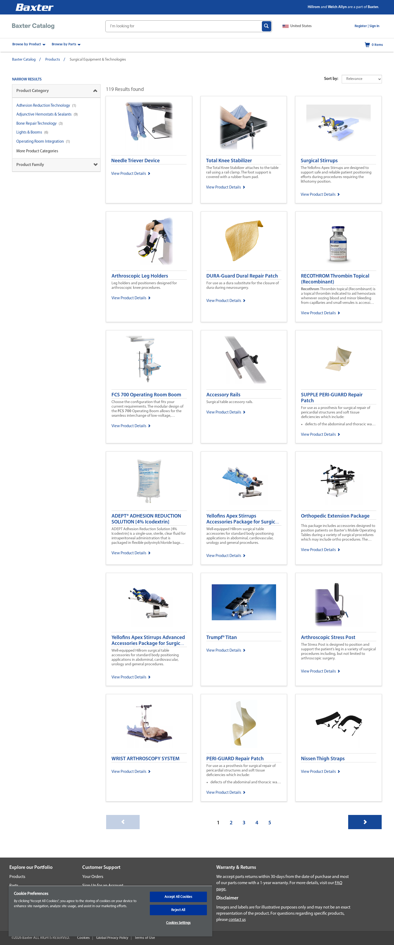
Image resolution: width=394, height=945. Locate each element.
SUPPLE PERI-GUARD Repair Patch (332, 398)
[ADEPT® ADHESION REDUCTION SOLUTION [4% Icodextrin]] (149, 481)
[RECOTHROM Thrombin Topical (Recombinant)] (338, 241)
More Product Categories (37, 151)
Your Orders (92, 877)
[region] (110, 910)
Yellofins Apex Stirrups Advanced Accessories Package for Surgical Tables (148, 643)
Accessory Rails (223, 395)
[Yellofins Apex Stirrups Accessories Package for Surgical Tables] (244, 481)
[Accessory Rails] (244, 360)
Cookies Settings (178, 923)
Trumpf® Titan (221, 637)
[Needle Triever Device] (149, 126)
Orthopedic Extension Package (335, 516)
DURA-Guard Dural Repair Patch (242, 276)
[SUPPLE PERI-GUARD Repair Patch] (338, 360)
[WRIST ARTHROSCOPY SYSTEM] (149, 724)
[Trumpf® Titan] (244, 602)
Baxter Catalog (24, 60)
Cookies (83, 938)
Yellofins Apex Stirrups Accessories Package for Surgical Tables (242, 522)
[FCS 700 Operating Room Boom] (149, 360)
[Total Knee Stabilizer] (243, 126)
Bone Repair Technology (36, 124)
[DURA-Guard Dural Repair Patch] (244, 241)
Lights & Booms (29, 133)
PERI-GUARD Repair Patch (235, 759)
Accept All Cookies (178, 897)
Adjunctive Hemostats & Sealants (44, 115)
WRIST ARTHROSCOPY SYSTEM (145, 759)
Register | (362, 26)
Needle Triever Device (135, 161)
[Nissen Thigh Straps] (338, 724)
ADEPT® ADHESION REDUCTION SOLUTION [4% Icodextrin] (146, 519)
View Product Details (128, 174)
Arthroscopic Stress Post (328, 637)
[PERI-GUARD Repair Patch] (244, 724)
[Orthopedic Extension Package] (338, 481)
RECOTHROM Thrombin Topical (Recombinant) (335, 279)
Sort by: (331, 79)
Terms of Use (145, 938)
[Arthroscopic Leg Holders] (149, 241)
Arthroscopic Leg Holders (139, 276)
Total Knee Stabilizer (229, 161)
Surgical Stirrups (319, 161)
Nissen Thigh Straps (323, 759)
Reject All (178, 910)
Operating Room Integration (40, 142)
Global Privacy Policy (112, 938)
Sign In (374, 26)
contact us (237, 920)
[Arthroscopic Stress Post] (338, 602)
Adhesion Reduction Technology (43, 106)
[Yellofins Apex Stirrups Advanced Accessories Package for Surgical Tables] (149, 602)
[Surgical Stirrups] (338, 126)
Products (52, 60)
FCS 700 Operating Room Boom (146, 395)
